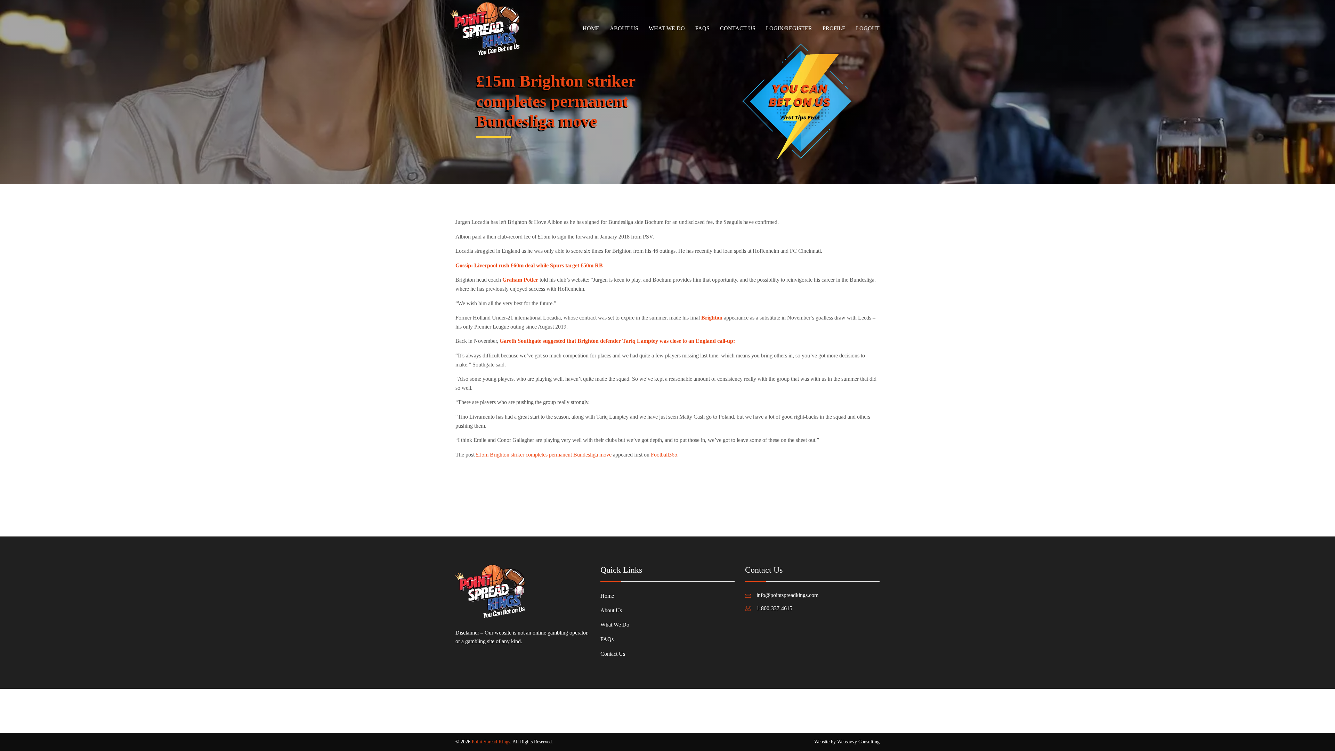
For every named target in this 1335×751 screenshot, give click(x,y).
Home (591, 28)
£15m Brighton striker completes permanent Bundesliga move (544, 455)
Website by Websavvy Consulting (847, 741)
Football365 (664, 455)
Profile (834, 28)
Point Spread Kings (491, 741)
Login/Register (789, 28)
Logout (868, 28)
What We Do (667, 28)
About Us (624, 28)
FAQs (702, 28)
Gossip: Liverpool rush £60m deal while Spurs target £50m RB (529, 265)
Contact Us (737, 28)
